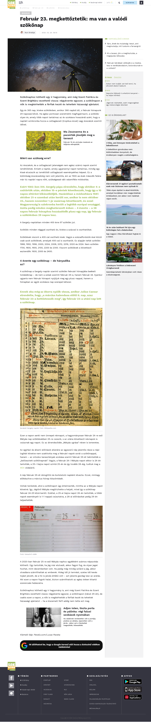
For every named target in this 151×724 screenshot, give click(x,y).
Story (66, 680)
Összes (117, 77)
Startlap (47, 680)
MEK (22, 467)
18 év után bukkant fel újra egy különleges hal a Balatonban (120, 228)
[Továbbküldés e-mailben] (10, 104)
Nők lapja (68, 694)
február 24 (38, 8)
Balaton (25, 694)
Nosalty (47, 699)
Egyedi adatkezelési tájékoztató (102, 704)
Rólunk (92, 689)
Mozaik (26, 13)
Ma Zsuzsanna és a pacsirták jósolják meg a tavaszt (79, 135)
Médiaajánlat (94, 708)
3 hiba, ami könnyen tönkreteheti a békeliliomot (122, 144)
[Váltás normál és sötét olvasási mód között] (119, 2)
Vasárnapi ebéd (96, 2)
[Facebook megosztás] (10, 97)
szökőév (51, 8)
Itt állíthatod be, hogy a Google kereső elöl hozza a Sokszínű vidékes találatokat (64, 645)
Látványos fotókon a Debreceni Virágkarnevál (121, 266)
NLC (65, 689)
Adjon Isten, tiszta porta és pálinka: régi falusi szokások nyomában (78, 611)
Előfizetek (130, 2)
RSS (90, 680)
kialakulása (64, 8)
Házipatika (48, 704)
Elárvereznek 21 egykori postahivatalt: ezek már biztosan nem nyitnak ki (124, 185)
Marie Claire (69, 699)
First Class (48, 694)
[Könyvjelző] (10, 111)
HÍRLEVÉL (92, 685)
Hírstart (47, 685)
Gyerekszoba (69, 685)
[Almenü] (21, 2)
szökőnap (25, 8)
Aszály (84, 2)
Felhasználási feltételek (99, 699)
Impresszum (94, 694)
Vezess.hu (48, 689)
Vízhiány (74, 2)
